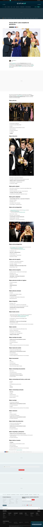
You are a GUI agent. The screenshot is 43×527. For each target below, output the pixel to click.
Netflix (10, 500)
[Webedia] (5, 510)
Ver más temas (4, 505)
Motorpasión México (27, 522)
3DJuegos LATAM (9, 522)
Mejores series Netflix (26, 494)
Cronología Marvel (35, 494)
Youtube (27, 505)
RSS (30, 505)
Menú (4, 4)
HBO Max (17, 501)
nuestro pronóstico (19, 449)
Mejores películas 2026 (13, 494)
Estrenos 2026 (17, 494)
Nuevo (38, 4)
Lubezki (21, 95)
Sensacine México (15, 522)
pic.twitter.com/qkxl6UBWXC (25, 315)
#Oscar (19, 314)
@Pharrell (19, 315)
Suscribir (33, 499)
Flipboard (16, 27)
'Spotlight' (19, 66)
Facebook (14, 27)
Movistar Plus (4, 500)
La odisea (10, 501)
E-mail (17, 27)
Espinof (21, 3)
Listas (16, 500)
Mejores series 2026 (8, 494)
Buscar (39, 508)
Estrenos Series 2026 (22, 494)
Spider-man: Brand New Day (11, 503)
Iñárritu (18, 95)
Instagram (28, 505)
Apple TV (4, 501)
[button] (13, 60)
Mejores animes (30, 494)
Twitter (15, 27)
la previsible (13, 63)
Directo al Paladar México (21, 522)
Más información (21, 526)
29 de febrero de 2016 (23, 316)
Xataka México (4, 522)
